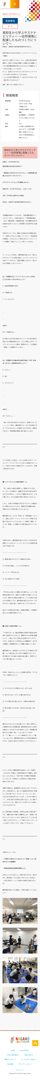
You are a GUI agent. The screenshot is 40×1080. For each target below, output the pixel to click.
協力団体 (10, 1064)
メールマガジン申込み (28, 1059)
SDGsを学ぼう (24, 1050)
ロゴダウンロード (20, 1070)
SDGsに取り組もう (13, 1055)
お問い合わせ (28, 1055)
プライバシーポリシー (25, 1064)
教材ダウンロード (10, 1059)
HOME (13, 1050)
